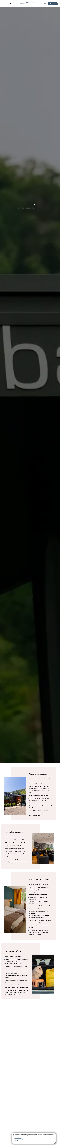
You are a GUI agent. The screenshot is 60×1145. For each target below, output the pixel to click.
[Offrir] (45, 3)
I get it (17, 1140)
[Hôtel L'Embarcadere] (27, 3)
